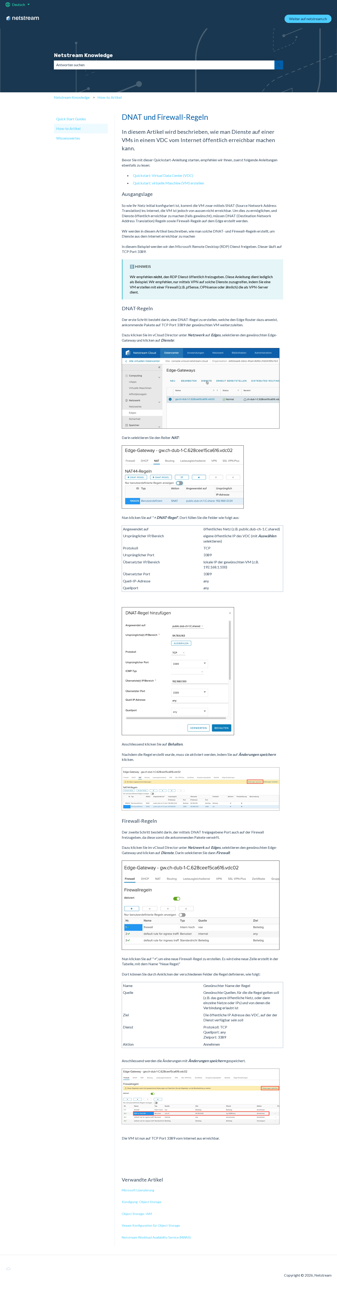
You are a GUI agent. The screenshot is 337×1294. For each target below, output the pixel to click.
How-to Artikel (109, 97)
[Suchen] (278, 64)
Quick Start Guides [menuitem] (71, 119)
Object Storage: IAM (137, 1214)
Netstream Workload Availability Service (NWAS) (156, 1237)
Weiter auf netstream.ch (308, 18)
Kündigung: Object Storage (141, 1202)
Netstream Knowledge (83, 55)
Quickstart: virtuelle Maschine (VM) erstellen (168, 183)
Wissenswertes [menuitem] (68, 138)
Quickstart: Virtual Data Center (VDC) (163, 175)
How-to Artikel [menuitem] (68, 128)
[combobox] (164, 64)
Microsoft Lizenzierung (138, 1190)
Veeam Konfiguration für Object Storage (151, 1225)
